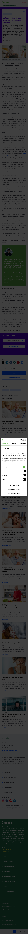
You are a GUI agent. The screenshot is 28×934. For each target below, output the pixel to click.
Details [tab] (14, 443)
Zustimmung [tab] (5, 443)
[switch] (24, 471)
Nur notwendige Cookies (14, 493)
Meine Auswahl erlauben (14, 489)
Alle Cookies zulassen (14, 485)
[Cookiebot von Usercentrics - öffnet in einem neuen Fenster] (20, 440)
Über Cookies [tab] (23, 443)
